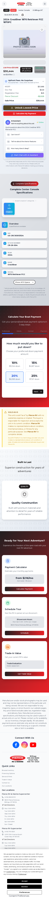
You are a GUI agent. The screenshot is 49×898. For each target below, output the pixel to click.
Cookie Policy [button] (10, 872)
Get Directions (9, 805)
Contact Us (6, 783)
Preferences (24, 892)
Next (36, 392)
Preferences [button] (22, 874)
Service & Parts (7, 776)
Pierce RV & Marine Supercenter (16, 794)
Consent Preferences (19, 896)
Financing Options (8, 773)
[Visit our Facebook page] (16, 744)
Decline (24, 887)
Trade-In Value (7, 780)
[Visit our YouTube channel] (33, 744)
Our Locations (7, 786)
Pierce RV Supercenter (12, 828)
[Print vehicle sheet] (22, 14)
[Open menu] (44, 3)
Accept (24, 881)
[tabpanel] (24, 253)
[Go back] (4, 3)
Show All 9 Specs (22, 282)
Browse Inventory (8, 770)
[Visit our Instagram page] (24, 744)
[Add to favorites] (42, 30)
